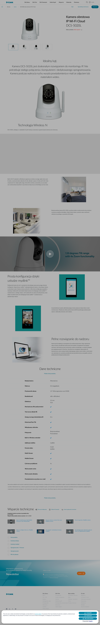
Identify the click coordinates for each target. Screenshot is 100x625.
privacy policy (38, 614)
